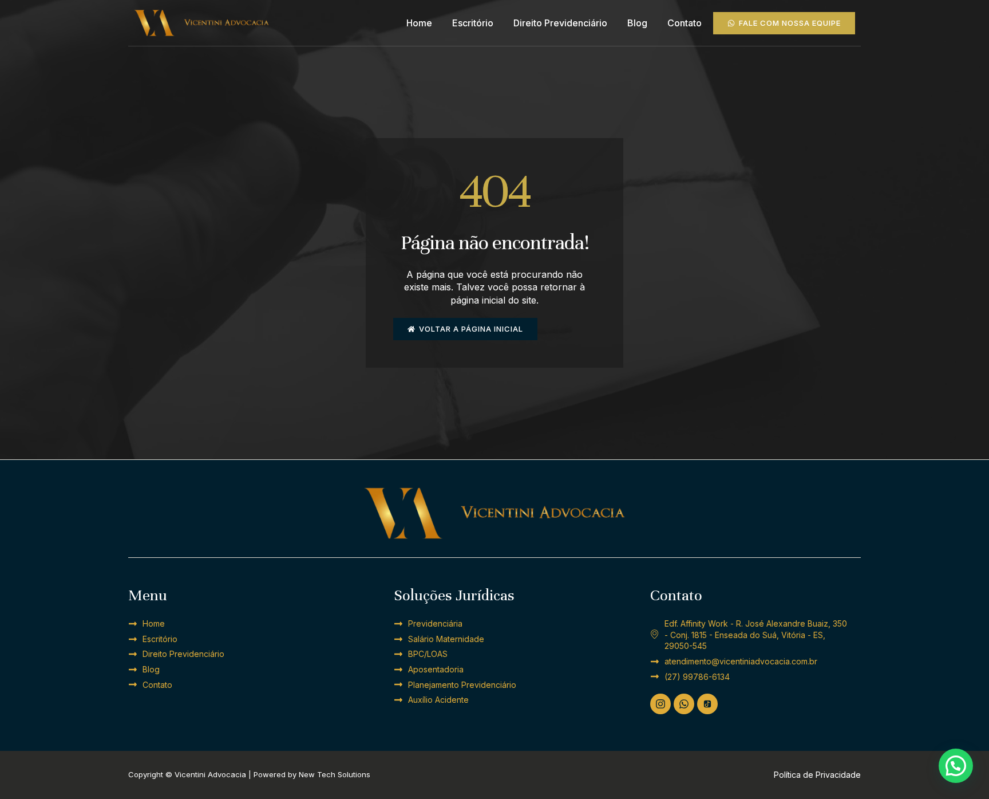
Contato (684, 23)
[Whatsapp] (684, 704)
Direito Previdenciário (560, 23)
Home (419, 23)
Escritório (472, 23)
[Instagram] (660, 704)
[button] (956, 766)
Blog (637, 23)
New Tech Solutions (334, 774)
